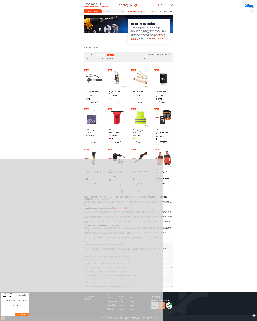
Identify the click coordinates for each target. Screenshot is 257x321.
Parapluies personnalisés (110, 309)
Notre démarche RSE (151, 317)
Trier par (154, 66)
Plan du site (143, 317)
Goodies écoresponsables (134, 310)
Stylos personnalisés (112, 295)
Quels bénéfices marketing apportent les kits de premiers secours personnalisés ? (107, 256)
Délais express (154, 11)
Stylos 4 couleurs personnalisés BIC (111, 305)
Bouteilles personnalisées (133, 298)
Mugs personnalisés (123, 299)
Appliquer (110, 55)
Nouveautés (133, 11)
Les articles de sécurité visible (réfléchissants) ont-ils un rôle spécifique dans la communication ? (111, 275)
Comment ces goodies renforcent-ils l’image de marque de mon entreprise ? (105, 279)
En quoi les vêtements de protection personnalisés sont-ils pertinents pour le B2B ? (107, 263)
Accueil (85, 47)
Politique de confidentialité (111, 317)
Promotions (168, 54)
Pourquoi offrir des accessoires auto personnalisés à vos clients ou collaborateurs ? (107, 260)
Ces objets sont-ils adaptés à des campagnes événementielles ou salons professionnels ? (109, 271)
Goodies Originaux (134, 295)
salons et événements (136, 37)
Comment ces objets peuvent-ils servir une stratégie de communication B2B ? (106, 244)
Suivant (140, 191)
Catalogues (164, 11)
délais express (158, 34)
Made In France (143, 11)
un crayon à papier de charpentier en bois (143, 232)
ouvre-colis (86, 213)
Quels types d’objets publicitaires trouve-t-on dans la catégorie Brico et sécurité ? (106, 286)
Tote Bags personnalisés (133, 306)
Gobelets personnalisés (133, 302)
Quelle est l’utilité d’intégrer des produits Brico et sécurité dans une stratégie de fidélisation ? (110, 283)
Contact (102, 317)
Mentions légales (136, 317)
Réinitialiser (101, 55)
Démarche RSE (144, 295)
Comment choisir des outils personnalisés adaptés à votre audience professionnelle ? (108, 267)
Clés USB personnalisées (122, 302)
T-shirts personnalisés (110, 298)
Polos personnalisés (112, 301)
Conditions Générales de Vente (125, 317)
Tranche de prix (130, 58)
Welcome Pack (121, 309)
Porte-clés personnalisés (121, 295)
